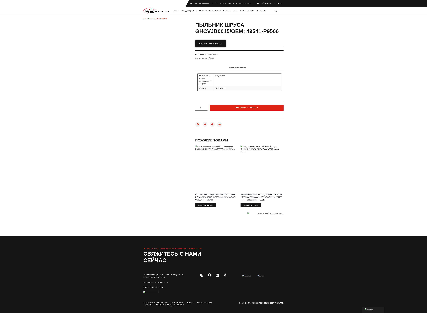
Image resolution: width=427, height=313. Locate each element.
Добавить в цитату (246, 107)
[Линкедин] (217, 275)
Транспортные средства (214, 11)
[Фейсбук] (209, 275)
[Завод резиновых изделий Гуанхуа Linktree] (225, 275)
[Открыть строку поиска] (276, 11)
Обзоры (190, 303)
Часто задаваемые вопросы (155, 303)
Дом (176, 11)
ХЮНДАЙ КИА (208, 58)
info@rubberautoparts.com (156, 282)
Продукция (187, 11)
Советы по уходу (204, 303)
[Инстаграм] (201, 275)
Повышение (247, 11)
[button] (197, 124)
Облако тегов (177, 303)
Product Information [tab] (237, 68)
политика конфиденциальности (170, 305)
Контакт (261, 11)
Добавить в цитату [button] (205, 205)
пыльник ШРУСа (211, 55)
